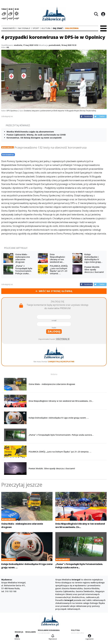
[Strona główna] (17, 636)
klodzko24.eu (78, 597)
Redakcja (19, 632)
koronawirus (8, 154)
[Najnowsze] (53, 636)
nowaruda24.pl (63, 597)
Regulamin (30, 632)
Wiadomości (7, 147)
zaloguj (53, 331)
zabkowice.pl (92, 597)
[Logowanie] (89, 636)
